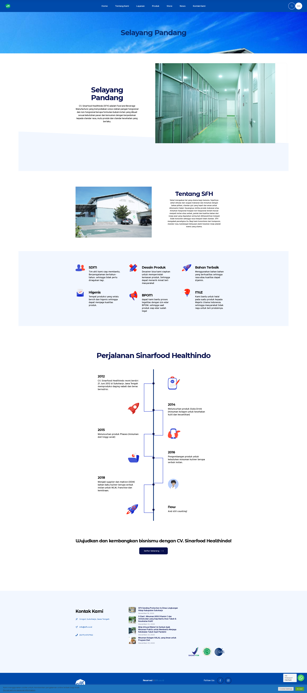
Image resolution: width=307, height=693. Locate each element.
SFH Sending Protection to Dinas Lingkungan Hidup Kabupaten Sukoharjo (158, 609)
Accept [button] (300, 689)
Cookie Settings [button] (286, 689)
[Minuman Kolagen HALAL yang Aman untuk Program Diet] (132, 640)
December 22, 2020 (146, 624)
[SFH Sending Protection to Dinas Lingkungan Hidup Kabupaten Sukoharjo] (132, 610)
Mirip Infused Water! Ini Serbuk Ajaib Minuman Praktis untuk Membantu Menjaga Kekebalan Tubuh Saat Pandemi (157, 629)
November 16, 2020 (146, 613)
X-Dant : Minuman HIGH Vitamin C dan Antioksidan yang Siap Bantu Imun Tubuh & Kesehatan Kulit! (157, 619)
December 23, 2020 (146, 635)
